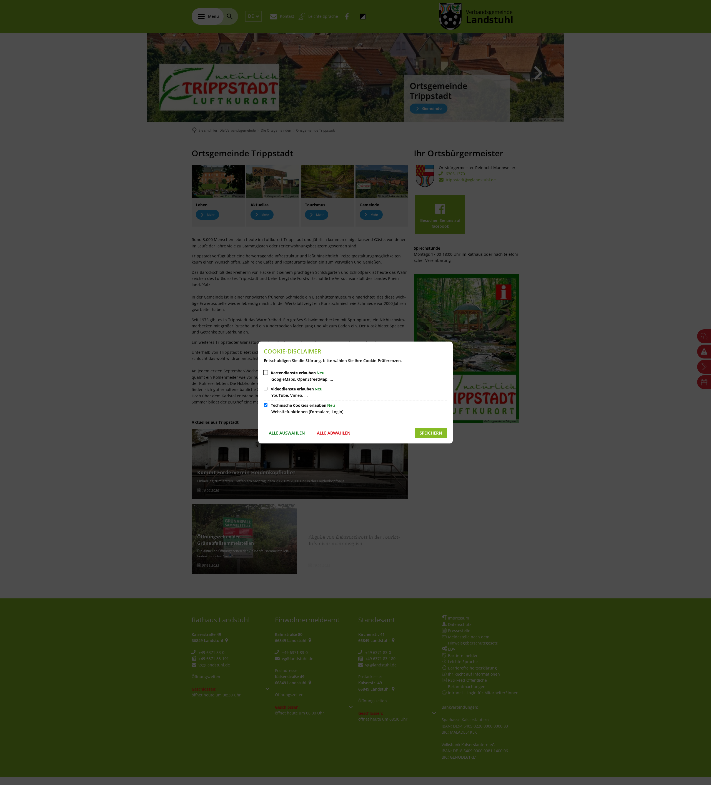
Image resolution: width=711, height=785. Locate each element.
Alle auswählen (287, 433)
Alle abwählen (334, 433)
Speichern (431, 433)
